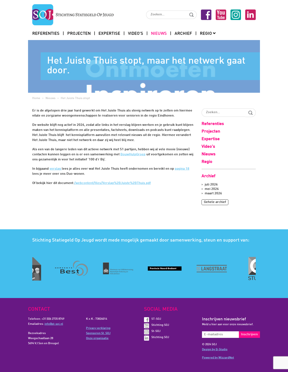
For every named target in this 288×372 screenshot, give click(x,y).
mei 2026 (212, 189)
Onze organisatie (97, 338)
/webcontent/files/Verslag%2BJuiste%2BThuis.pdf (112, 183)
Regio (206, 34)
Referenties (45, 34)
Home (36, 98)
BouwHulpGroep (132, 154)
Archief (183, 34)
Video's (135, 34)
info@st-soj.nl (53, 324)
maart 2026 (213, 193)
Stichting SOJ (160, 325)
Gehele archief (215, 202)
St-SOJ (155, 331)
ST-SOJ (156, 319)
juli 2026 (211, 184)
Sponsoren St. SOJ (98, 333)
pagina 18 (182, 169)
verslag (56, 169)
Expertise (109, 34)
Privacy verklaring (98, 328)
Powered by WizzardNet (218, 357)
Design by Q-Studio (214, 349)
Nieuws (159, 34)
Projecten (79, 34)
